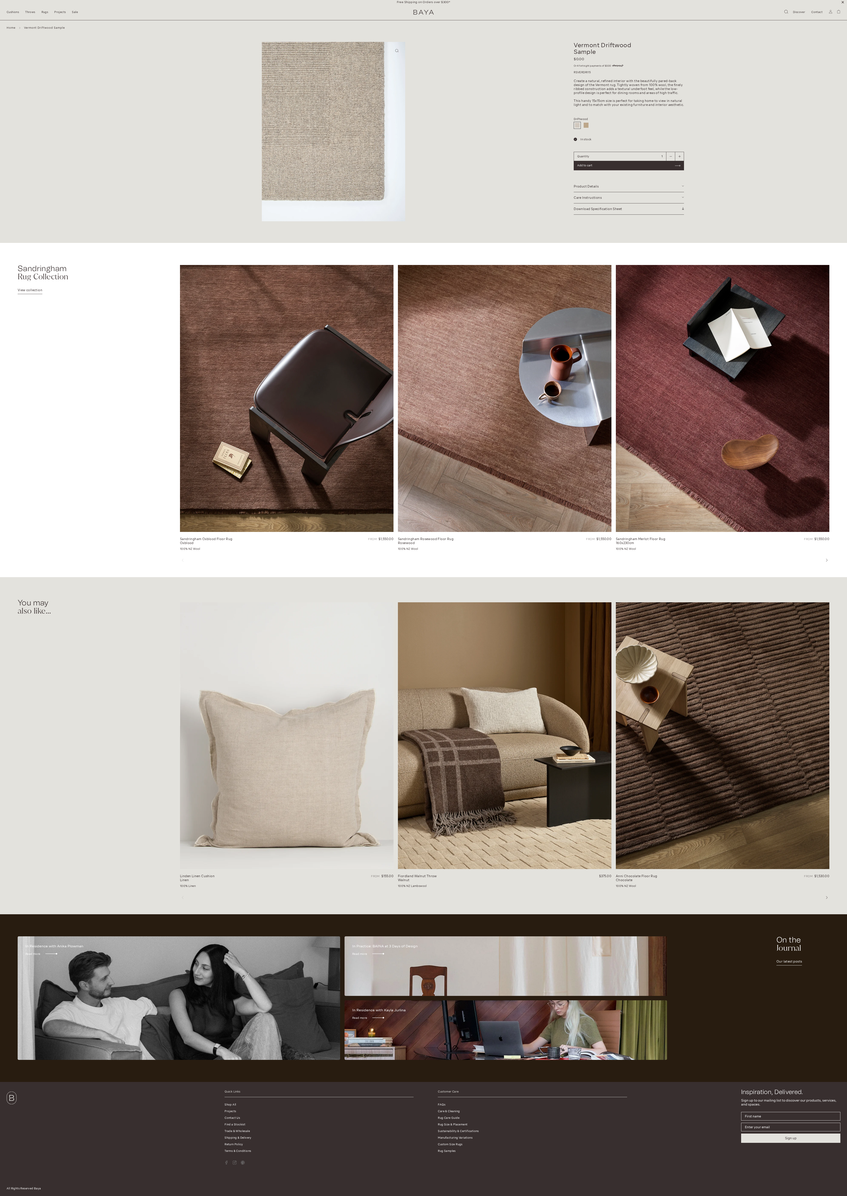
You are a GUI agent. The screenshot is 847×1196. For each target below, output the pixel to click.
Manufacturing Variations (455, 1137)
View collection (30, 290)
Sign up (790, 1138)
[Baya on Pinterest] (243, 1162)
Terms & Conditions (238, 1151)
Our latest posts (789, 961)
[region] (423, 2)
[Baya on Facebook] (226, 1162)
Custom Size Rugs (450, 1144)
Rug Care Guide (448, 1117)
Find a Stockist (235, 1124)
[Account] (830, 12)
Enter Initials (442, 59)
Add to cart (440, 122)
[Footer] (12, 1105)
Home (11, 27)
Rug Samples (446, 1151)
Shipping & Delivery (238, 1137)
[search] (786, 12)
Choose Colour (444, 92)
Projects (230, 1111)
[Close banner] (843, 2)
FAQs (441, 1104)
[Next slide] (266, 138)
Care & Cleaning (449, 1111)
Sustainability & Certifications (458, 1131)
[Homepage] (423, 12)
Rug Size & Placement (452, 1124)
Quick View (190, 528)
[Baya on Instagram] (234, 1162)
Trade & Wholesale (237, 1131)
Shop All (230, 1104)
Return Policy (234, 1144)
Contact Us (232, 1117)
